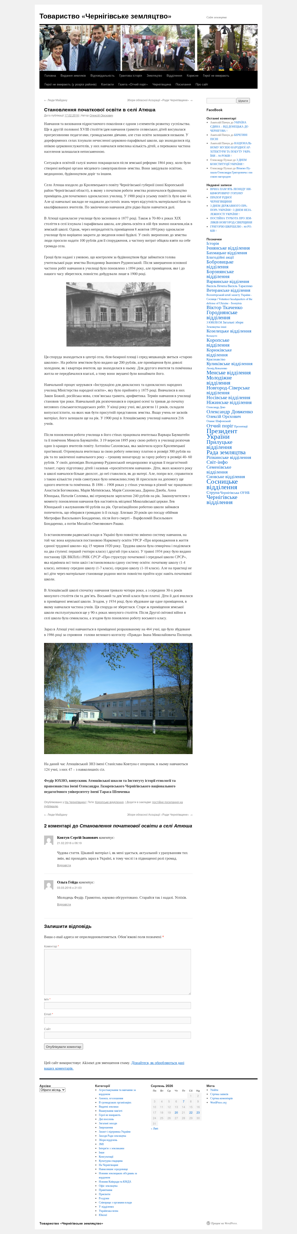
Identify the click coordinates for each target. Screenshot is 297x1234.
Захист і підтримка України (114, 1131)
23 (198, 1112)
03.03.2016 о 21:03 (69, 887)
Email (48, 1014)
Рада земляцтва (226, 452)
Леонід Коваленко (217, 368)
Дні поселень (106, 1119)
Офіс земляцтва (108, 1185)
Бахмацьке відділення (227, 252)
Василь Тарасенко (240, 286)
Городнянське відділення (222, 315)
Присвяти (104, 1194)
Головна (50, 75)
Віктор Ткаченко (224, 307)
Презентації (241, 426)
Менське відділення (229, 372)
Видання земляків (73, 75)
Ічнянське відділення (228, 247)
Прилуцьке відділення (219, 444)
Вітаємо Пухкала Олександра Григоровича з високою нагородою (231, 172)
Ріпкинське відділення (229, 457)
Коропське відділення (109, 802)
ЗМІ (101, 1144)
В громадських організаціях (115, 1102)
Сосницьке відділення (222, 483)
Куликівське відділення (229, 363)
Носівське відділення (228, 397)
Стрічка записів (219, 1094)
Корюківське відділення (219, 352)
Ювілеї (103, 1215)
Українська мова (108, 1210)
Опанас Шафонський (219, 421)
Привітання (105, 1190)
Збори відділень (108, 1140)
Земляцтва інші (216, 327)
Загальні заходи (108, 1123)
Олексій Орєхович (101, 115)
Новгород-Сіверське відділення (228, 390)
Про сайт (202, 84)
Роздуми (104, 1198)
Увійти (214, 1090)
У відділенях (106, 1206)
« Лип (154, 1128)
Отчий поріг (220, 425)
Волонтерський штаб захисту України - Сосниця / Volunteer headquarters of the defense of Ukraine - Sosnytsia (229, 299)
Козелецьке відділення (229, 331)
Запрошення (106, 1127)
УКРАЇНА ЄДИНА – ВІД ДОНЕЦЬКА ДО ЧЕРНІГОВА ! (229, 126)
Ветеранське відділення (228, 290)
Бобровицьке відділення (220, 264)
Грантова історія (130, 75)
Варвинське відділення (228, 281)
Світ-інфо (217, 461)
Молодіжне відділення (219, 380)
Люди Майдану (55, 100)
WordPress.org (218, 1102)
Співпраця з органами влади (115, 1202)
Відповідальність (102, 75)
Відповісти (64, 865)
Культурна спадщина (111, 1160)
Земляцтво (154, 75)
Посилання (183, 84)
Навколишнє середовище (113, 1169)
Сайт (47, 1029)
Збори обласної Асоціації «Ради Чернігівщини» (160, 100)
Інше (101, 1152)
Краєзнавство (216, 359)
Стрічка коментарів (221, 1098)
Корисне (192, 75)
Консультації (106, 1156)
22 (191, 1112)
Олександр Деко (216, 407)
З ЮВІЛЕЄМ (214, 322)
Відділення (174, 75)
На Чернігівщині (75, 802)
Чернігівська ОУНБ (235, 492)
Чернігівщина (161, 84)
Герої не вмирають (216, 75)
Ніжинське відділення (229, 402)
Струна (213, 492)
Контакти (107, 84)
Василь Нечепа (217, 286)
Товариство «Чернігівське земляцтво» (105, 16)
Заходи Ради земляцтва (112, 1135)
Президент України (222, 433)
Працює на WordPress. (224, 1223)
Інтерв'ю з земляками (111, 1148)
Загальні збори (233, 322)
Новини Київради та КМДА (115, 1181)
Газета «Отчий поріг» (133, 84)
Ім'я (47, 999)
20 (176, 1112)
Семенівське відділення (219, 469)
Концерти (212, 335)
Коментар (51, 946)
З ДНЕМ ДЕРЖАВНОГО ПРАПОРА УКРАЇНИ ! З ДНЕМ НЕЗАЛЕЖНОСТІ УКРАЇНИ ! (231, 210)
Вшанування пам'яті (110, 1110)
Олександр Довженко (230, 411)
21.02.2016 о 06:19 (69, 843)
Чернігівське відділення (222, 499)
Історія (213, 243)
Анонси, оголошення (111, 1098)
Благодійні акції (220, 257)
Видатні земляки (108, 1106)
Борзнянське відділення (220, 273)
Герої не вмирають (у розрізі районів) (71, 84)
